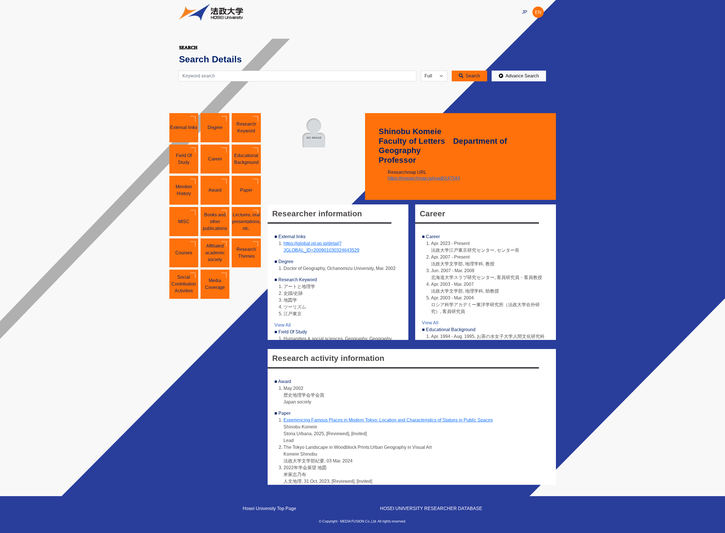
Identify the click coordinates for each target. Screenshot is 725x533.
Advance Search (522, 75)
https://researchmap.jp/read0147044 (424, 178)
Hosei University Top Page (269, 508)
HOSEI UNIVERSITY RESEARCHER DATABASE (431, 508)
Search (473, 75)
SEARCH (188, 47)
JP (524, 12)
